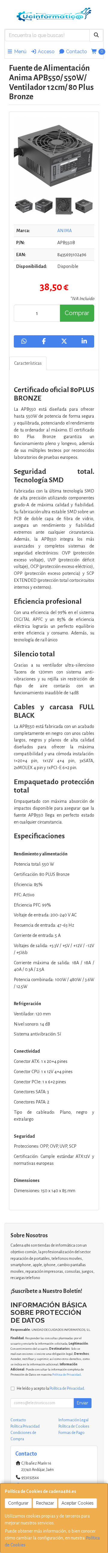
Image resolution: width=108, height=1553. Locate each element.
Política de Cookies (73, 1426)
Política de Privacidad (66, 1374)
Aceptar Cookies (78, 1503)
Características (28, 363)
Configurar (18, 1503)
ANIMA (64, 230)
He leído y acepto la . (51, 1388)
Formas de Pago (71, 1433)
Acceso (46, 51)
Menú (19, 51)
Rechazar (45, 1503)
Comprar (77, 313)
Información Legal (73, 1420)
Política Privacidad (25, 1426)
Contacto (76, 51)
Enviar (82, 1403)
